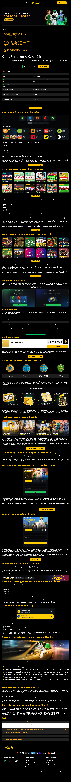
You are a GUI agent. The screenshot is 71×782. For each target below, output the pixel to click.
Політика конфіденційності (59, 775)
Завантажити (7, 19)
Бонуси (10, 2)
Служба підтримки (50, 764)
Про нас (48, 762)
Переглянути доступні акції (35, 448)
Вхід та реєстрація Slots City (52, 760)
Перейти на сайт (35, 108)
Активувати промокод (35, 356)
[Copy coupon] (65, 341)
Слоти (27, 2)
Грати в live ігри (35, 276)
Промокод (27, 764)
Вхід (6, 2)
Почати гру (35, 230)
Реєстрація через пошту (46, 509)
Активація (57, 346)
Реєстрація (62, 2)
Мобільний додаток (20, 2)
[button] (4, 25)
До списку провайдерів (35, 165)
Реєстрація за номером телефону (27, 509)
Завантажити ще (35, 195)
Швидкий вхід (43, 66)
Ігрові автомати (28, 766)
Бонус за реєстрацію (29, 66)
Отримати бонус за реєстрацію (35, 333)
